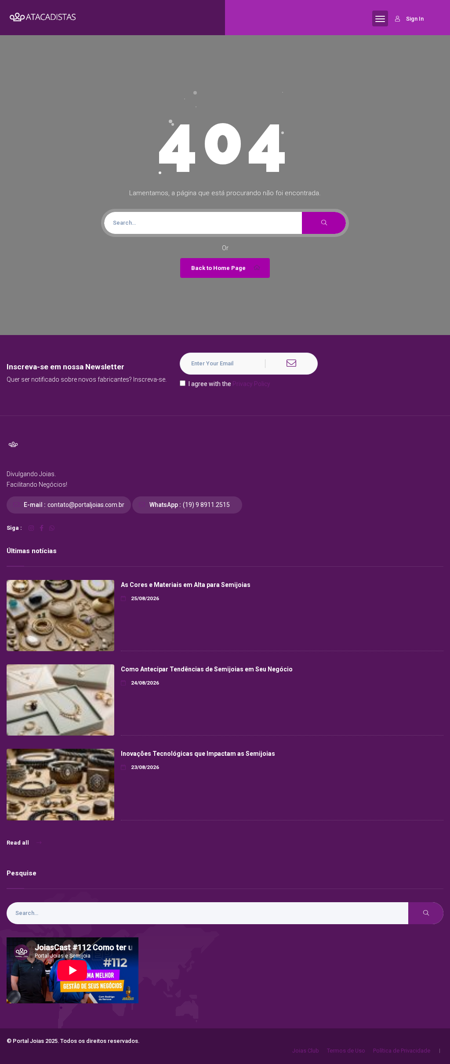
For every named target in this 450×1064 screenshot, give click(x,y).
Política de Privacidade (401, 1050)
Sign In (415, 18)
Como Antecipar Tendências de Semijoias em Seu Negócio (207, 669)
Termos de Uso (346, 1050)
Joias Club (305, 1050)
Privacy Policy (251, 383)
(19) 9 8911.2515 (206, 504)
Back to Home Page (218, 268)
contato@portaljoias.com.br (85, 504)
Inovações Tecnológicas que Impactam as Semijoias (198, 753)
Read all (18, 842)
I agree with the (229, 383)
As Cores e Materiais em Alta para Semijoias (185, 584)
